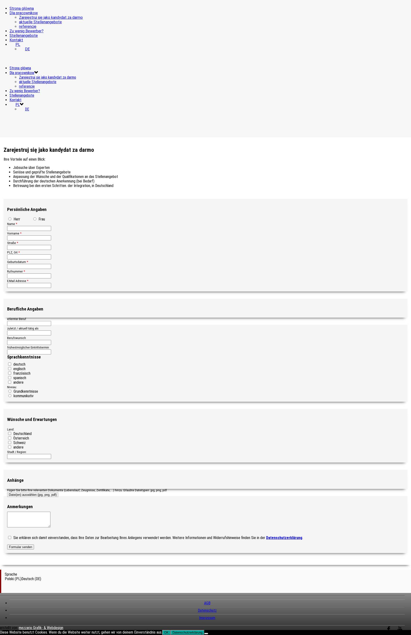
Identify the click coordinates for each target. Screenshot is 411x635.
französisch (21, 373)
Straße (12, 243)
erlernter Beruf (16, 319)
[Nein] (206, 633)
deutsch (18, 364)
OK (166, 632)
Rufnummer (16, 271)
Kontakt (16, 40)
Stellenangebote (24, 35)
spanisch (19, 378)
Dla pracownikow (24, 13)
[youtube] (400, 632)
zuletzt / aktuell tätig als (23, 328)
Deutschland (22, 433)
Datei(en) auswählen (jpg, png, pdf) (33, 495)
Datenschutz (207, 610)
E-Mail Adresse (17, 281)
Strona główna (22, 8)
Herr (16, 219)
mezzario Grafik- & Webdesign (41, 627)
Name (12, 224)
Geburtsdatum (17, 262)
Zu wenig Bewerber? (27, 31)
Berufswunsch (16, 338)
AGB (207, 603)
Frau (41, 219)
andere (18, 382)
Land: (10, 429)
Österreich (20, 438)
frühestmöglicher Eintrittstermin (28, 347)
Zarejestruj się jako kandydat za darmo (51, 17)
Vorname (14, 233)
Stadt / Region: (17, 452)
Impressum (207, 618)
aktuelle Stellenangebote (40, 22)
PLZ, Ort (13, 252)
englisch (18, 369)
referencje (27, 26)
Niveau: (12, 387)
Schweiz (19, 442)
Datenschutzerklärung (187, 632)
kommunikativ (23, 396)
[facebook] (388, 632)
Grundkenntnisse (25, 391)
